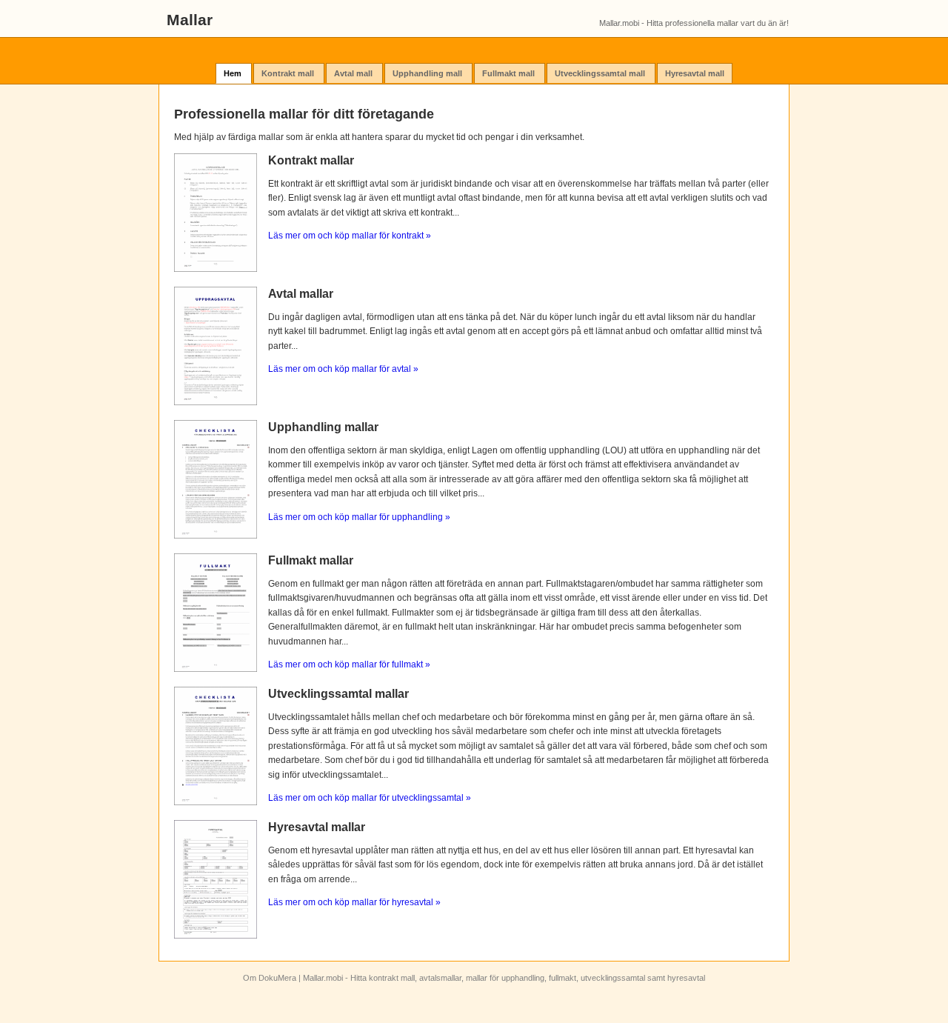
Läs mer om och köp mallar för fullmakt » (349, 664)
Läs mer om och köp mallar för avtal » (343, 369)
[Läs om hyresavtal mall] (215, 935)
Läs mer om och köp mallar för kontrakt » (349, 235)
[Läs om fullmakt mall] (215, 669)
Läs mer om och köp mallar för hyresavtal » (354, 902)
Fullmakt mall (509, 73)
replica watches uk (532, 976)
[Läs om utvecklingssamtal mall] (215, 802)
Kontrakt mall (288, 73)
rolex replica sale (784, 997)
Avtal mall (354, 73)
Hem (234, 73)
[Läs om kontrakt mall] (215, 269)
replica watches (429, 997)
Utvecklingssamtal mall (601, 73)
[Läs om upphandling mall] (215, 535)
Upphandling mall (428, 73)
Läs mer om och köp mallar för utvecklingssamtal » (369, 798)
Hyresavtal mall (694, 73)
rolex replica (362, 966)
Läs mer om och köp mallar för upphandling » (359, 517)
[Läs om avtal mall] (215, 402)
